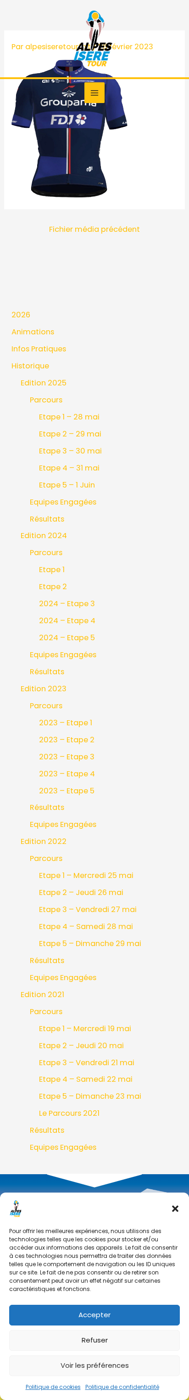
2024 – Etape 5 (67, 637)
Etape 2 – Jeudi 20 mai (81, 1045)
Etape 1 (52, 569)
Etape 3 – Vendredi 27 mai (88, 909)
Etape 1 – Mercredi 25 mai (86, 875)
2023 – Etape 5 (66, 791)
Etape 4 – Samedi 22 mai (86, 1079)
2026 (20, 315)
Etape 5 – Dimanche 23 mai (90, 1096)
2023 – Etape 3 (66, 757)
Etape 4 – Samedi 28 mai (86, 926)
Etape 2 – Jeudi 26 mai (81, 892)
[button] (175, 1208)
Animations (32, 332)
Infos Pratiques (38, 349)
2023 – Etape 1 (65, 722)
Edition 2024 (44, 535)
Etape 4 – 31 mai (69, 468)
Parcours (46, 400)
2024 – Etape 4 (67, 620)
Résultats (47, 519)
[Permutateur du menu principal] (94, 92)
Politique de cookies (53, 1387)
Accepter (94, 1315)
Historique (30, 366)
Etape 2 (53, 586)
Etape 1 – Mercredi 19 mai (85, 1028)
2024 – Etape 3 (67, 603)
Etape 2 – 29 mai (70, 434)
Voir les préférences (95, 1365)
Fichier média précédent (94, 229)
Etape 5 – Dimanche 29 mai (90, 943)
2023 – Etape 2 (66, 739)
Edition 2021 (42, 994)
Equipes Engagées (63, 502)
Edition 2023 (44, 688)
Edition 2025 (44, 383)
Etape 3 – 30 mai (70, 451)
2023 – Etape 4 (67, 774)
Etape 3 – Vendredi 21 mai (86, 1062)
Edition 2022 (44, 841)
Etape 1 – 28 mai (69, 417)
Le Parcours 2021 (69, 1113)
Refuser (95, 1340)
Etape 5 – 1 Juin (67, 485)
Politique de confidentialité (122, 1387)
